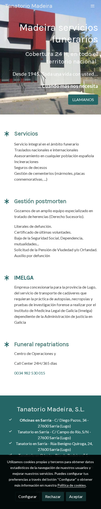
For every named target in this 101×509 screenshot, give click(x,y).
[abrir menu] (92, 6)
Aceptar (76, 496)
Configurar (27, 496)
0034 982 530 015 (29, 373)
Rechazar (53, 496)
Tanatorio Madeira (28, 5)
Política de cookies (71, 485)
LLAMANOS (83, 99)
